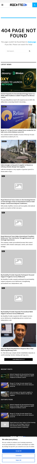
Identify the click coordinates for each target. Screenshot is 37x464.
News (3, 70)
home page (32, 42)
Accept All (18, 451)
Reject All (18, 460)
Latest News (6, 64)
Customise (19, 455)
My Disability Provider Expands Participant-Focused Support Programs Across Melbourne (17, 276)
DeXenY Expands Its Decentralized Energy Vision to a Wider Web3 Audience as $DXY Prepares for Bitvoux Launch (18, 95)
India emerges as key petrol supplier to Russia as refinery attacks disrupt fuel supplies (17, 166)
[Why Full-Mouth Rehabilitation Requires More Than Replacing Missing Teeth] (18, 335)
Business (4, 106)
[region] (18, 450)
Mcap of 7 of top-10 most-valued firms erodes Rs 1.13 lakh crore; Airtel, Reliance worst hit (18, 131)
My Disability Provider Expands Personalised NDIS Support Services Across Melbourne (17, 312)
